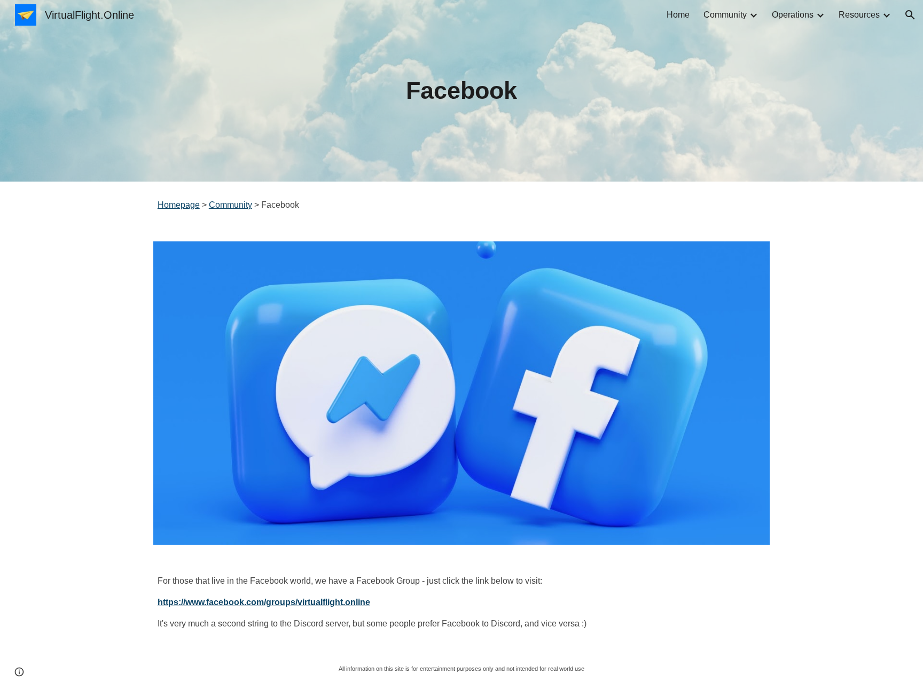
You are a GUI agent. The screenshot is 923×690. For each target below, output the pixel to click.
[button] (910, 15)
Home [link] (678, 14)
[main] (461, 91)
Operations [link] (793, 14)
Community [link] (725, 14)
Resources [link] (859, 14)
